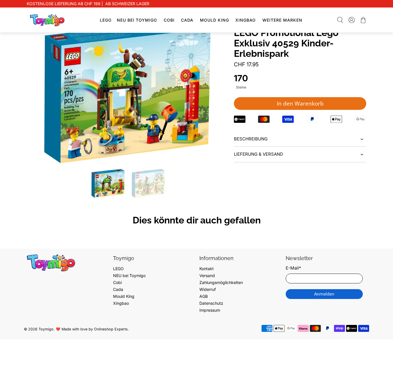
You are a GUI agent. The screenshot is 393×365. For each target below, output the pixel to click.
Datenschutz (211, 303)
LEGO (106, 20)
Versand (207, 275)
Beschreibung (251, 139)
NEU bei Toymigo (137, 20)
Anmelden (324, 294)
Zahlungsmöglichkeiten (221, 282)
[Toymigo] (47, 20)
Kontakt (206, 268)
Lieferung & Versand (258, 154)
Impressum (209, 310)
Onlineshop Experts (111, 329)
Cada (187, 20)
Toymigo (46, 329)
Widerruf (207, 289)
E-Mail (293, 268)
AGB (203, 296)
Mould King (214, 20)
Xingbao (245, 20)
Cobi (169, 20)
